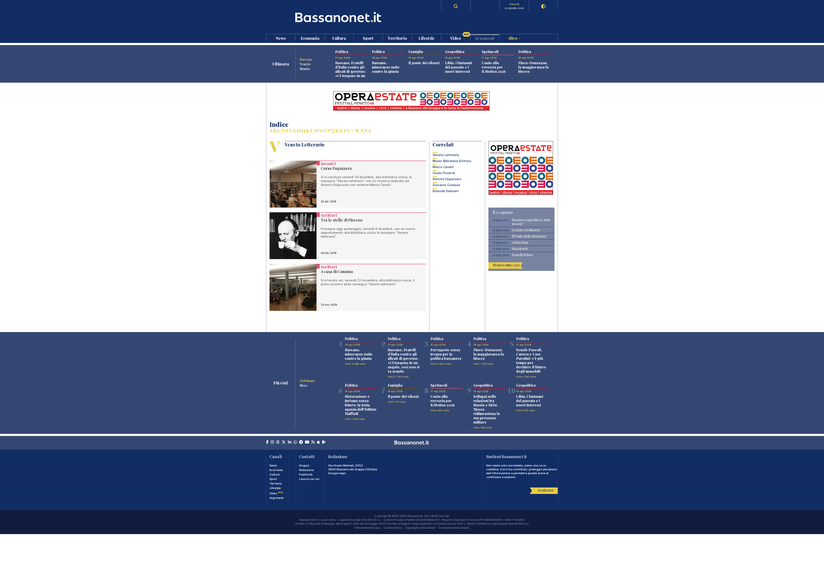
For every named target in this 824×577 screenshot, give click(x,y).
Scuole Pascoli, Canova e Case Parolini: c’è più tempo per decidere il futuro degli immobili (531, 361)
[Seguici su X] (284, 442)
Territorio (397, 38)
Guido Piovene (444, 173)
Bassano (306, 59)
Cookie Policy (392, 527)
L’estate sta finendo (526, 230)
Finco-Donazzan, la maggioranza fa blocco (533, 67)
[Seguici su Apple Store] (318, 442)
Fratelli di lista (522, 255)
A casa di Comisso (337, 271)
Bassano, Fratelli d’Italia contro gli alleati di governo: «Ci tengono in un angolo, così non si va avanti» (351, 74)
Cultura (339, 38)
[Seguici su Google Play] (324, 442)
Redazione (306, 470)
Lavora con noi (309, 479)
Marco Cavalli (443, 167)
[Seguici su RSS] (313, 442)
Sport (368, 38)
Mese (303, 385)
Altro (513, 38)
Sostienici (545, 490)
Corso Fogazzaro (336, 168)
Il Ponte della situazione (529, 236)
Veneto (305, 64)
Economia (310, 38)
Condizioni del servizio (453, 527)
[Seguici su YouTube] (307, 442)
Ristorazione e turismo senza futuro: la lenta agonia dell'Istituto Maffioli (360, 405)
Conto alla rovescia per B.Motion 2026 (494, 67)
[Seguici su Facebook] (267, 442)
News (281, 38)
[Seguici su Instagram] (272, 442)
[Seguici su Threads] (278, 442)
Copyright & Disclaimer (420, 527)
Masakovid (520, 249)
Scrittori (329, 215)
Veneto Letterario (446, 155)
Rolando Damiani (446, 191)
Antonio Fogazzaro (447, 179)
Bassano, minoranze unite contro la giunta (386, 67)
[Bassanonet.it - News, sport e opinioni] (339, 17)
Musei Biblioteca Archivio (452, 161)
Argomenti (485, 38)
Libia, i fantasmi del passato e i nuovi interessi (458, 67)
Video (459, 37)
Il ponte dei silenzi (423, 63)
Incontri (328, 163)
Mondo (305, 69)
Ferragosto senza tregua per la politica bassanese (446, 354)
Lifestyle (426, 38)
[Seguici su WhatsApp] (295, 442)
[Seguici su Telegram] (301, 442)
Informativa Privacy (367, 527)
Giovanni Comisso (446, 185)
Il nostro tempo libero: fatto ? (531, 222)
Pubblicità (305, 474)
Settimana (307, 380)
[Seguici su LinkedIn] (289, 442)
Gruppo (304, 465)
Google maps (337, 473)
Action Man (520, 242)
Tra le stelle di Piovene (342, 220)
